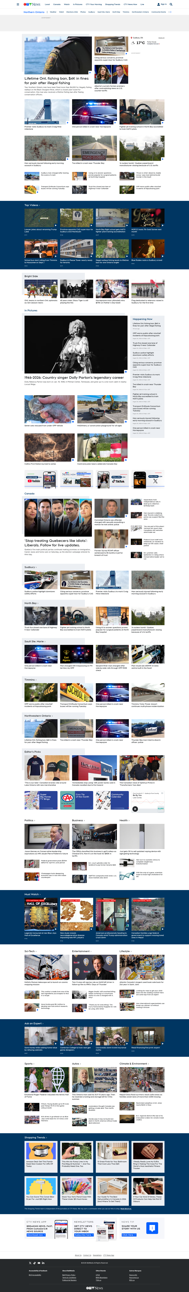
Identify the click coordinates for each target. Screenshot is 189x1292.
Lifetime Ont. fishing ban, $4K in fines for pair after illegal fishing (40, 741)
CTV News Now (130, 4)
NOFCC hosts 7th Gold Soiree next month (146, 230)
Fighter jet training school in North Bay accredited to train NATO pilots (75, 628)
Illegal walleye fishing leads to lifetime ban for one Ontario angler (112, 261)
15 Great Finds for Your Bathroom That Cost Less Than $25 (112, 1163)
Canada (56, 4)
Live (142, 4)
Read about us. (126, 1209)
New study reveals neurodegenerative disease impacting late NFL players (72, 935)
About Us (78, 1255)
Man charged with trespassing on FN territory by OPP (76, 667)
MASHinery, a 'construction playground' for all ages (99, 426)
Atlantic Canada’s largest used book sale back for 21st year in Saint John (142, 983)
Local (47, 4)
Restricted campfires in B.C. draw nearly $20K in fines (149, 1104)
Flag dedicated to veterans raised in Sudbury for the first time (147, 301)
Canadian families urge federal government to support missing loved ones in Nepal (147, 935)
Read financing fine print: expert (145, 1048)
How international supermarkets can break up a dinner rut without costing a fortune (150, 1005)
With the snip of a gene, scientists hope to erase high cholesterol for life (149, 874)
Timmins (126, 12)
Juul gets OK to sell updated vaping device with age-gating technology (140, 852)
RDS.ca (132, 1280)
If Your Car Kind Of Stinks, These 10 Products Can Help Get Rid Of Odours (147, 1199)
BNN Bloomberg (101, 1277)
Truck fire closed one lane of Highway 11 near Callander (40, 628)
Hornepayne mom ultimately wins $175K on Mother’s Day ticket (110, 301)
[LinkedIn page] (43, 1263)
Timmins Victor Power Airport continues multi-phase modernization (147, 705)
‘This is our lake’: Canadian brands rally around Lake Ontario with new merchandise (45, 784)
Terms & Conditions (69, 1277)
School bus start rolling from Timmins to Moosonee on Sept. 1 (40, 261)
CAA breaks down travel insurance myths (111, 1049)
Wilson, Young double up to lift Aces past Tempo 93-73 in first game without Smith (55, 1106)
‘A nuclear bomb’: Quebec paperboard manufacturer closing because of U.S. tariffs (146, 629)
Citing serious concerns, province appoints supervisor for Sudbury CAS (110, 59)
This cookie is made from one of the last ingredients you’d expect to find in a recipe (55, 993)
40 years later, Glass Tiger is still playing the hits (74, 301)
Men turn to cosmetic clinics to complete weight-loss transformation (148, 862)
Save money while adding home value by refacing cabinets (40, 1049)
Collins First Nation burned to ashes (40, 464)
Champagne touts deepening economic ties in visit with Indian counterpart (53, 875)
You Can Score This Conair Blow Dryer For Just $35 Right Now (40, 1198)
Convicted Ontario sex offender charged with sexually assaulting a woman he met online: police (109, 522)
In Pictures (77, 4)
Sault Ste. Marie (104, 12)
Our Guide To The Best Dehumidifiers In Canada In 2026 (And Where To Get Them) (112, 1199)
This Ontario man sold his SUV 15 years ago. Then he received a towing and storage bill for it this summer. (93, 1097)
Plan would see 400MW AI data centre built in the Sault (144, 667)
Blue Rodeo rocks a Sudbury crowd (146, 260)
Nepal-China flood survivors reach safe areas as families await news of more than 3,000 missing (141, 1096)
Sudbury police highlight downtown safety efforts (39, 592)
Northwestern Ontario (140, 12)
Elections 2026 (72, 12)
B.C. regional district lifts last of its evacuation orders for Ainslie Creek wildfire (150, 1118)
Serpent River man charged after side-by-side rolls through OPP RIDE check (111, 668)
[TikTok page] (34, 1263)
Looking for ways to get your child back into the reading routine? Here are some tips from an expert (150, 992)
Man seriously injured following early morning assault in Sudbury (147, 592)
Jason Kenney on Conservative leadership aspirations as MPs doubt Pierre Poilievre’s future (46, 852)
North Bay (116, 12)
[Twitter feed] (30, 1263)
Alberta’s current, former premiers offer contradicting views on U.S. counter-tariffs (109, 88)
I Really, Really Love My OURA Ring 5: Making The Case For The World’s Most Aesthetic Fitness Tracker (147, 1165)
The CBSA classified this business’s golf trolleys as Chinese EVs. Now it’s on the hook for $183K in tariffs (94, 853)
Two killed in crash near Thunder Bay (88, 163)
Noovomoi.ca (134, 1277)
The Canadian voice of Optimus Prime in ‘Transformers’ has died (137, 784)
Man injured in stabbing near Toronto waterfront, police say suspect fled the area (154, 516)
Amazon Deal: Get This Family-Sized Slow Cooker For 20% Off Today (39, 1164)
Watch (67, 4)
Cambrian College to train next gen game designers (75, 1049)
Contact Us (87, 1255)
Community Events (158, 12)
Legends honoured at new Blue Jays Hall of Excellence (40, 934)
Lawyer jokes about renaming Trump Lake (40, 230)
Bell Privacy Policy (68, 1275)
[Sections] (18, 4)
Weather (53, 12)
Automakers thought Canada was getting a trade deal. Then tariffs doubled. (102, 1108)
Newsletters (97, 1255)
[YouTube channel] (39, 1263)
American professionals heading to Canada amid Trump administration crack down (111, 935)
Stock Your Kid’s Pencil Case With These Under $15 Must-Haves (76, 1198)
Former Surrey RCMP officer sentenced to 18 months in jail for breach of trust (108, 553)
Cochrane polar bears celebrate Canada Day (97, 464)
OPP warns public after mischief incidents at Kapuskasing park (38, 705)
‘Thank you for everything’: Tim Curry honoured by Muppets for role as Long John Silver (102, 1007)
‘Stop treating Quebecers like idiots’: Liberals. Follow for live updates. (55, 542)
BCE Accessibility (35, 1275)
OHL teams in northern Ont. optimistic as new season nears (40, 301)
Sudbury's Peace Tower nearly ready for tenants (76, 261)
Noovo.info (133, 1275)
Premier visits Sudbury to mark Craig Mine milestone (112, 592)
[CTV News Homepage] (32, 4)
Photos (83, 12)
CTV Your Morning (94, 4)
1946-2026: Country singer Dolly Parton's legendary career (74, 377)
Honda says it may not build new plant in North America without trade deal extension (103, 1121)
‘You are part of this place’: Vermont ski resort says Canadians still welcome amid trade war (154, 529)
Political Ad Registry (69, 1280)
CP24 (98, 1275)
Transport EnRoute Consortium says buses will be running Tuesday (76, 705)
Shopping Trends (112, 4)
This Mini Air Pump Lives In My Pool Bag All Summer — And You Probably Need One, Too (76, 1164)
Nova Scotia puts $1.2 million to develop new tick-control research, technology (54, 1006)
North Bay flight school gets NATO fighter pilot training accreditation (110, 230)
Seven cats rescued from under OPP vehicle (43, 426)
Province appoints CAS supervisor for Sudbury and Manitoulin (76, 230)
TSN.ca (98, 1280)
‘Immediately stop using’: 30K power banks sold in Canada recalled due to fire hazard (93, 784)
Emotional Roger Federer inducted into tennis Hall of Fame (46, 1096)
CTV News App (108, 1255)
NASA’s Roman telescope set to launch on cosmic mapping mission (46, 983)
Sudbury (91, 12)
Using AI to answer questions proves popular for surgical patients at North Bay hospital (102, 175)
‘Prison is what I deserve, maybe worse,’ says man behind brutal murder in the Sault (148, 175)
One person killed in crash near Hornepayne (91, 127)
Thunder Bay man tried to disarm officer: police (146, 741)
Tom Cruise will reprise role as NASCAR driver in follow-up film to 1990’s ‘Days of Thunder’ (93, 983)
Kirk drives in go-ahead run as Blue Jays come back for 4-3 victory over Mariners (54, 1118)
